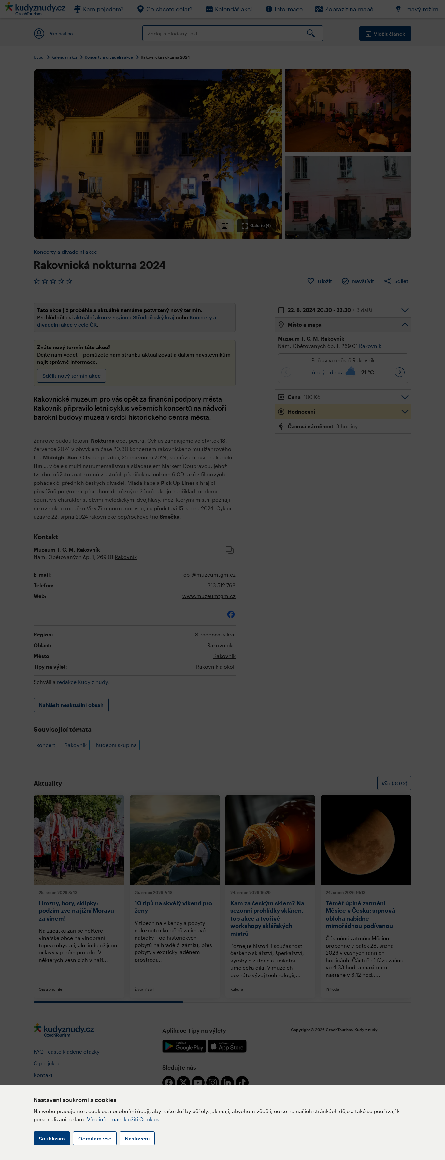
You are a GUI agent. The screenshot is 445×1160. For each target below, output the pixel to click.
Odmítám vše (94, 1138)
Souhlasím (52, 1138)
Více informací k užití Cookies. (124, 1119)
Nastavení (137, 1138)
